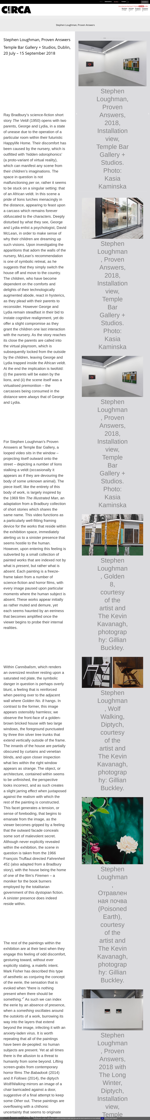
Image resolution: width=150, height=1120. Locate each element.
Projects (138, 9)
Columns (145, 9)
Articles (131, 9)
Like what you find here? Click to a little (133, 6)
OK (102, 1118)
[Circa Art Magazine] (16, 8)
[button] (77, 104)
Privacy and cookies (111, 1118)
